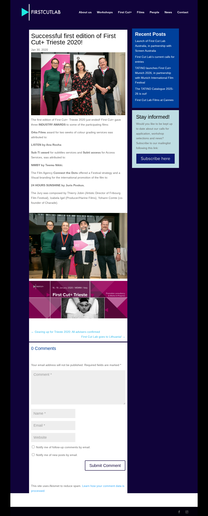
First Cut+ (125, 12)
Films (140, 12)
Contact (182, 12)
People (154, 12)
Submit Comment (105, 465)
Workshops (105, 12)
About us (85, 12)
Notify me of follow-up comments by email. (63, 447)
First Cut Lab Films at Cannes (154, 100)
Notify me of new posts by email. (57, 455)
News (168, 12)
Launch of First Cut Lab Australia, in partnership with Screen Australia (153, 45)
